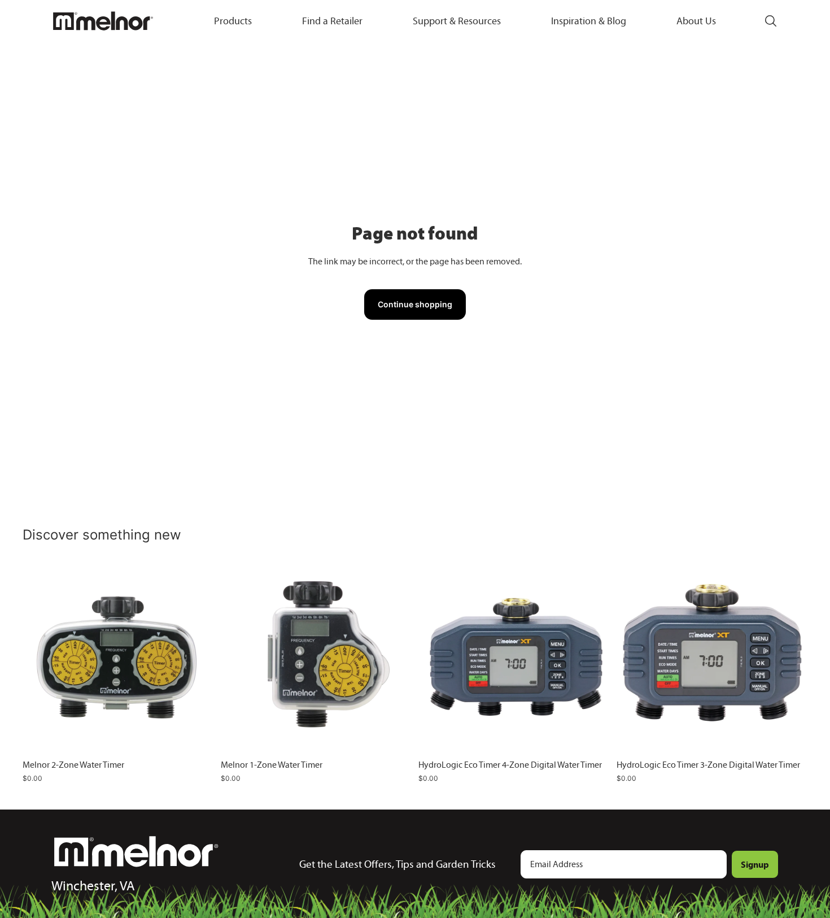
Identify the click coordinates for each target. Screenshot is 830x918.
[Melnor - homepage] (103, 21)
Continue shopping (415, 304)
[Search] (770, 20)
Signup (755, 864)
